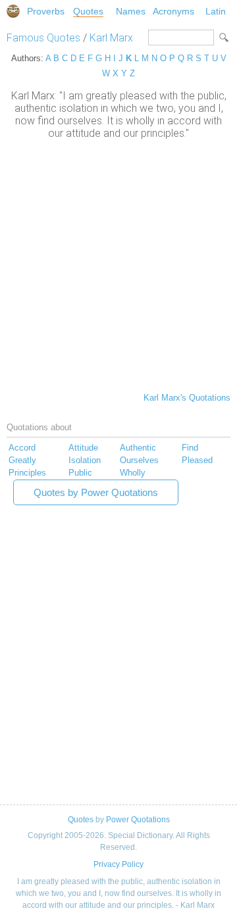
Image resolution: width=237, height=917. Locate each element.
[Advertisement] (118, 264)
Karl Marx (111, 38)
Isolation (84, 460)
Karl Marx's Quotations (187, 398)
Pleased (197, 460)
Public (80, 473)
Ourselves (139, 460)
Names (130, 11)
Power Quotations (138, 819)
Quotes (88, 11)
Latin (215, 11)
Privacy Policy (118, 864)
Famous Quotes (43, 38)
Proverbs (46, 11)
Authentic (138, 448)
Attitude (83, 448)
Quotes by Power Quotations (96, 492)
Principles (27, 473)
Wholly (132, 473)
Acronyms (173, 11)
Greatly (22, 460)
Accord (22, 448)
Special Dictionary (13, 11)
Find (190, 448)
